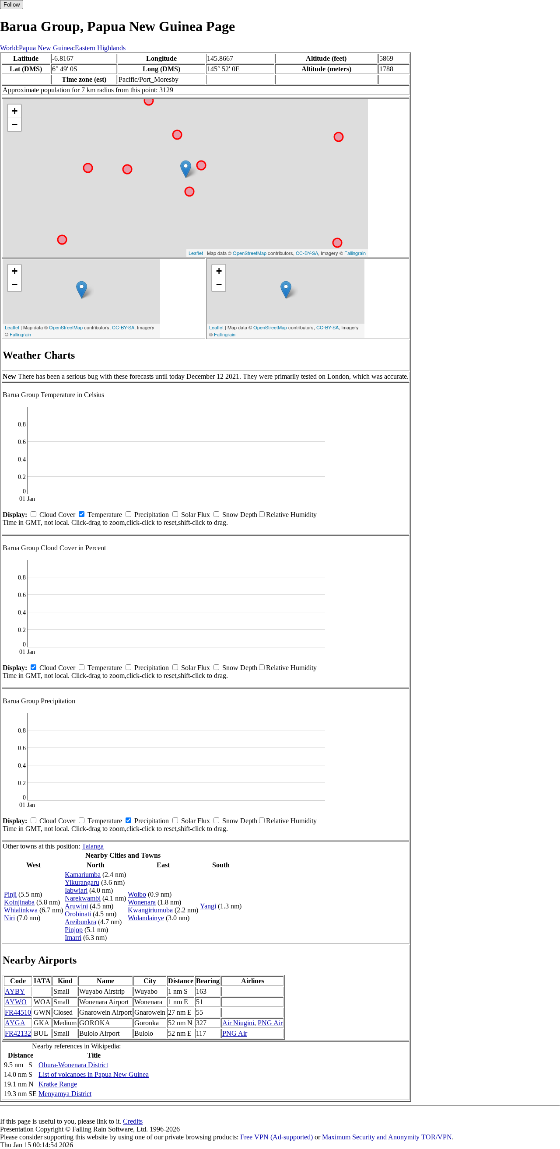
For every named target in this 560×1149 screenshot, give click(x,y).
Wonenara (142, 902)
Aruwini (76, 906)
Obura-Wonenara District (73, 1065)
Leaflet (196, 252)
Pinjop (74, 929)
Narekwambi (83, 898)
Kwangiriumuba (150, 910)
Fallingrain (355, 252)
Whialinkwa (21, 910)
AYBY (15, 991)
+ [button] (15, 110)
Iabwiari (76, 890)
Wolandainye (146, 918)
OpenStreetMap (249, 252)
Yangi (208, 906)
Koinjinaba (19, 902)
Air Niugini (238, 1023)
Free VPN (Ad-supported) (276, 1137)
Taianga (93, 846)
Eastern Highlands (100, 48)
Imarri (73, 937)
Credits (133, 1121)
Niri (9, 918)
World (8, 48)
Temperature (105, 514)
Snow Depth (239, 514)
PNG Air (270, 1023)
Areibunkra (80, 921)
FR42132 (18, 1033)
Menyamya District (64, 1093)
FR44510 (18, 1012)
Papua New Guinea (46, 48)
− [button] (15, 124)
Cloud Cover (57, 514)
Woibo (137, 894)
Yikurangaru (82, 882)
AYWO (16, 1002)
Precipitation (151, 514)
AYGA (15, 1023)
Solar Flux (195, 514)
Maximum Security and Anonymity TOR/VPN (387, 1137)
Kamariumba (83, 874)
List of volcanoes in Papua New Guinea (93, 1074)
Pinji (10, 894)
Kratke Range (57, 1084)
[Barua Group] (185, 169)
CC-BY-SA (307, 252)
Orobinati (78, 914)
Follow (12, 4)
